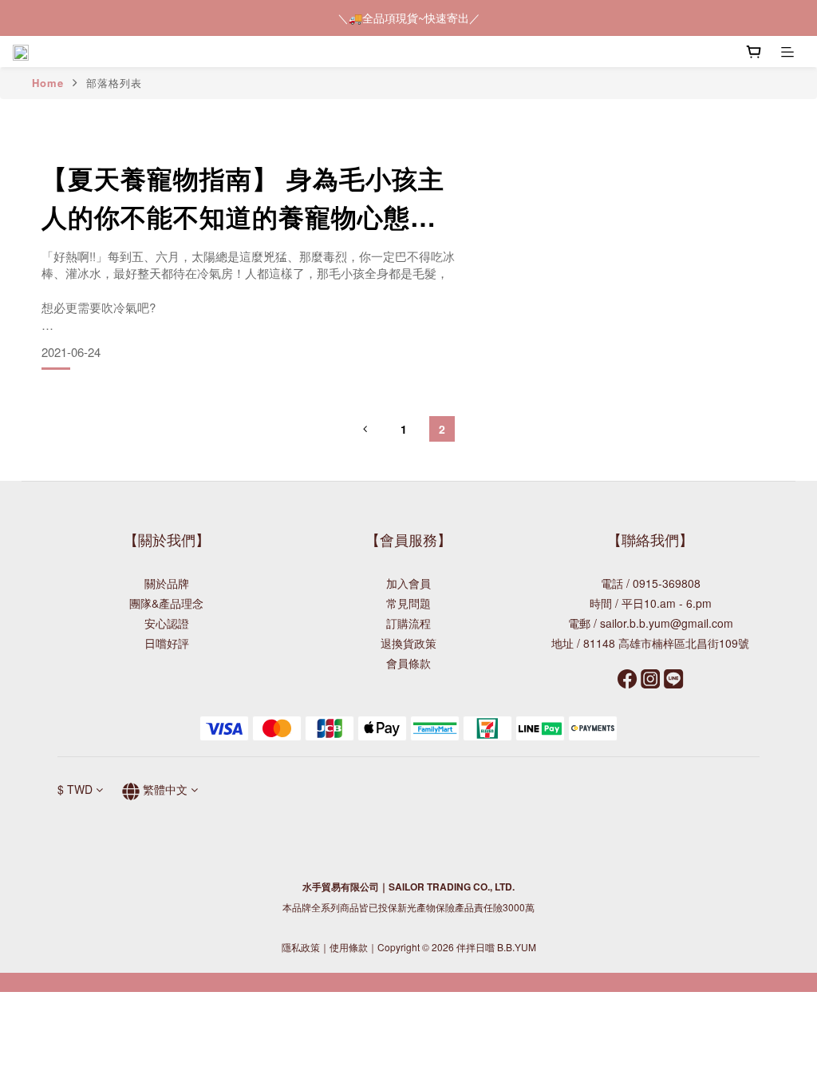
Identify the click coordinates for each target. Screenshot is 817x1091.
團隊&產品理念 (166, 603)
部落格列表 (114, 82)
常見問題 (408, 603)
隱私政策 (301, 947)
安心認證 (166, 623)
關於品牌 (166, 583)
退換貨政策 (408, 643)
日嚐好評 (166, 643)
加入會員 (408, 583)
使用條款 (349, 947)
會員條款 (408, 663)
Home (48, 82)
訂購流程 (408, 623)
